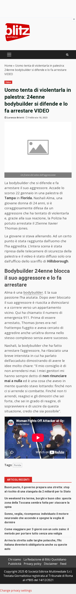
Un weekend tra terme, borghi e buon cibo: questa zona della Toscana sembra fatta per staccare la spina (37, 503)
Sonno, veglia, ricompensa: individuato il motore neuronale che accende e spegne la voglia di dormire (36, 518)
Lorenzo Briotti (15, 117)
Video (8, 82)
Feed (63, 564)
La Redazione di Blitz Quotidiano (45, 559)
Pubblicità (14, 564)
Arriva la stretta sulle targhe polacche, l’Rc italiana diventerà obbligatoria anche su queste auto (35, 545)
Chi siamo (14, 559)
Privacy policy (32, 564)
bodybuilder (33, 292)
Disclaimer (51, 564)
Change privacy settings (16, 590)
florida (17, 465)
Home (8, 66)
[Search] (67, 54)
